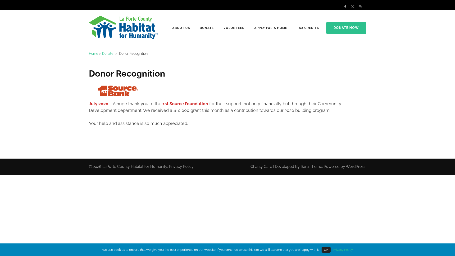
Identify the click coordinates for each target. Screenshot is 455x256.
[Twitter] (352, 7)
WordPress (355, 166)
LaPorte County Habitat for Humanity (134, 166)
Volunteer (234, 28)
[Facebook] (345, 7)
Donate (207, 28)
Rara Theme (311, 166)
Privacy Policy (181, 166)
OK (326, 249)
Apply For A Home (270, 28)
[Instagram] (360, 7)
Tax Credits (308, 28)
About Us (181, 28)
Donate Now (346, 28)
